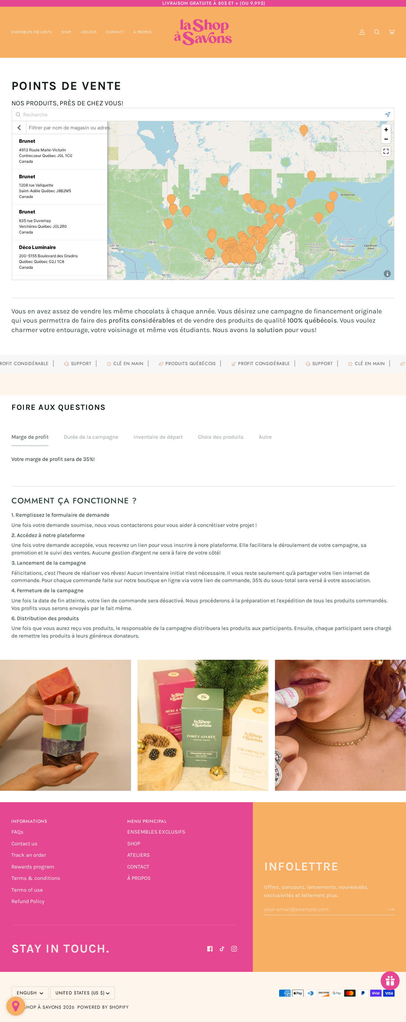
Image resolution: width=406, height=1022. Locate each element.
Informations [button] (29, 821)
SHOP (133, 843)
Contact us (24, 843)
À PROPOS (139, 878)
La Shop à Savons (39, 1007)
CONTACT (138, 866)
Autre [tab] (265, 437)
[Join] (386, 909)
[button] (66, 32)
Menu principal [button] (147, 821)
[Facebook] (210, 949)
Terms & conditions (35, 878)
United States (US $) (80, 993)
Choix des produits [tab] (221, 437)
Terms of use (27, 890)
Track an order (28, 855)
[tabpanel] (203, 459)
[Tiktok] (222, 949)
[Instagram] (234, 949)
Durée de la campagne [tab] (91, 437)
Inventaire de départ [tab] (158, 437)
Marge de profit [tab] (30, 437)
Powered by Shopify (102, 1007)
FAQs (17, 832)
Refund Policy (27, 901)
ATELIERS (138, 855)
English (27, 993)
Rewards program (32, 866)
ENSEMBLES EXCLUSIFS (156, 832)
